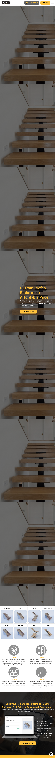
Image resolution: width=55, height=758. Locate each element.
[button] (52, 3)
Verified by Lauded (48, 755)
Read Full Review (24, 755)
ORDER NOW (45, 3)
